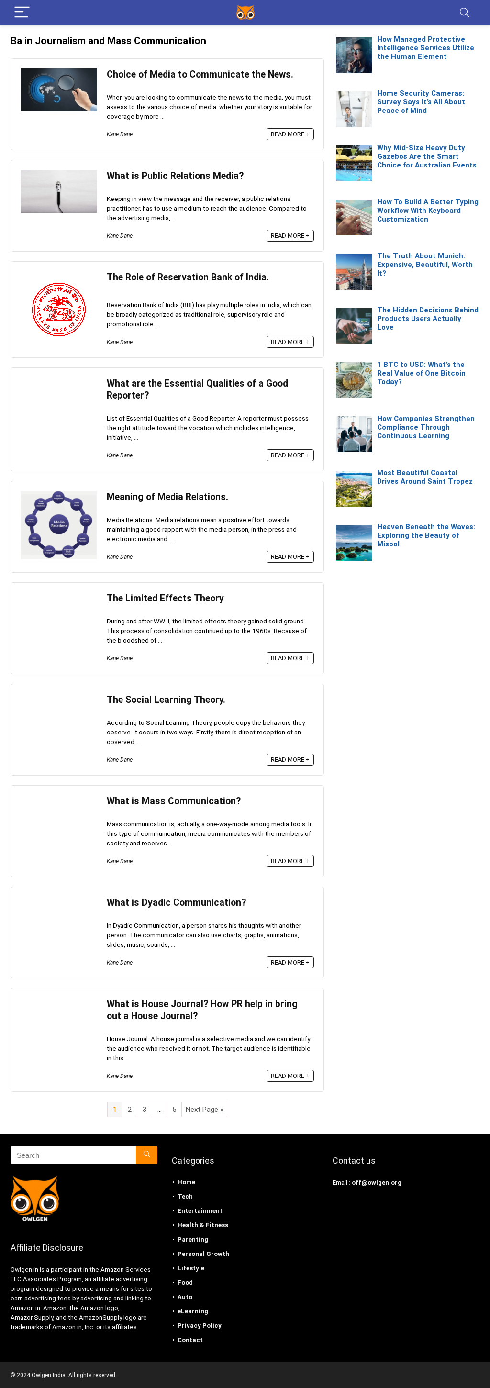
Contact (190, 1340)
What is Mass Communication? (174, 801)
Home (186, 1182)
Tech (185, 1196)
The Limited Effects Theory (165, 598)
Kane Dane (120, 134)
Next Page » (204, 1109)
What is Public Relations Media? (175, 175)
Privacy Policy (200, 1325)
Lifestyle (191, 1268)
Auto (185, 1296)
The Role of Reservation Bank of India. (188, 277)
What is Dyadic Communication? (176, 902)
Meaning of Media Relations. (167, 496)
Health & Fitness (203, 1225)
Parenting (193, 1239)
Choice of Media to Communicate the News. (200, 74)
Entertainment (200, 1210)
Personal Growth (203, 1253)
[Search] (464, 12)
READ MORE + (290, 134)
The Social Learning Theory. (166, 699)
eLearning (193, 1311)
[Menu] (22, 12)
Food (185, 1282)
